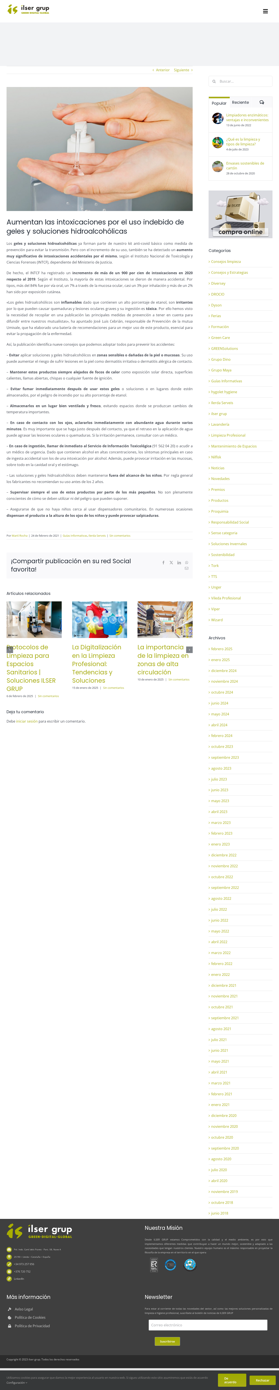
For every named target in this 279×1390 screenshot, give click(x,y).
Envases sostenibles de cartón (245, 165)
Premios (218, 489)
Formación (220, 326)
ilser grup (219, 413)
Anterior (163, 70)
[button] (10, 650)
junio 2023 (219, 790)
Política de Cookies (30, 1317)
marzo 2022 (221, 952)
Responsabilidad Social (230, 522)
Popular (219, 103)
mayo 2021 (220, 1061)
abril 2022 (219, 941)
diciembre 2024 (223, 670)
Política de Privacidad (32, 1326)
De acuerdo (230, 1380)
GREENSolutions (224, 348)
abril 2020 (219, 1180)
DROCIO (217, 294)
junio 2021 (219, 1050)
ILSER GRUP (161, 1239)
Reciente (240, 102)
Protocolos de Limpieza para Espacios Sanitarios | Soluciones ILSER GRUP (31, 668)
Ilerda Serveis (97, 536)
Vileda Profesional (226, 598)
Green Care (220, 337)
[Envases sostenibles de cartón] (217, 164)
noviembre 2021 (224, 996)
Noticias (218, 468)
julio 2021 (219, 1039)
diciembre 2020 (223, 1115)
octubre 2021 (222, 1007)
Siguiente (181, 70)
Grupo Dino (221, 359)
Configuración (16, 1383)
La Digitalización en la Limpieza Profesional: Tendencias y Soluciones (96, 664)
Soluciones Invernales (229, 543)
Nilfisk (216, 457)
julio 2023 (219, 779)
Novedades (220, 478)
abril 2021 (219, 1072)
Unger (216, 587)
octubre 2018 (222, 1202)
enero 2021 (220, 1104)
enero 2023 (220, 844)
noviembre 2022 (224, 866)
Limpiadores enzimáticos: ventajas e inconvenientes (247, 117)
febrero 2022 (221, 963)
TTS (214, 576)
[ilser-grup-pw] (39, 1224)
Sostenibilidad (223, 554)
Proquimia (219, 511)
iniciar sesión (27, 721)
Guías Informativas (75, 536)
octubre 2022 (222, 876)
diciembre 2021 (223, 985)
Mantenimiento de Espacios (234, 446)
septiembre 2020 (225, 1148)
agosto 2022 (221, 898)
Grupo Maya (221, 370)
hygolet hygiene (224, 392)
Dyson (216, 305)
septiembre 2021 (225, 1018)
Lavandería (220, 424)
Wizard (217, 620)
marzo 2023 (221, 822)
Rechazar (262, 1380)
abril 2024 (219, 725)
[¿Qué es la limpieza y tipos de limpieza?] (217, 140)
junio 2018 (219, 1213)
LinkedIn (19, 1279)
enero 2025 (220, 659)
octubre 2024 (222, 692)
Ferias (216, 315)
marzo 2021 (221, 1083)
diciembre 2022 (223, 855)
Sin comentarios (119, 536)
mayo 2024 (220, 714)
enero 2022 (220, 974)
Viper (215, 609)
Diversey (218, 283)
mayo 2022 (220, 931)
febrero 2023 (221, 833)
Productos (219, 500)
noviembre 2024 (224, 681)
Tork (215, 565)
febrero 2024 (221, 735)
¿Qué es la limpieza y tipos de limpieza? (243, 141)
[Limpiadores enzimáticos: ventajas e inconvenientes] (217, 115)
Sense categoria (224, 533)
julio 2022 (219, 909)
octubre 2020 (222, 1137)
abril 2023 (219, 811)
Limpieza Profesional (228, 435)
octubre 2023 (222, 746)
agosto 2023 (221, 768)
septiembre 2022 (225, 887)
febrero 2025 (221, 649)
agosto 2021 (221, 1028)
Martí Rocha (19, 536)
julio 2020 (219, 1169)
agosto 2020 (221, 1159)
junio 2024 (219, 703)
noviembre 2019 (224, 1191)
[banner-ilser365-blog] (240, 192)
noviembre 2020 (224, 1126)
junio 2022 (219, 920)
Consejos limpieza (226, 261)
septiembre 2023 (225, 757)
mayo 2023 (220, 800)
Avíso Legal (24, 1309)
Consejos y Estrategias (229, 272)
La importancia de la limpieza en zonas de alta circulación (163, 659)
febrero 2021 (221, 1094)
